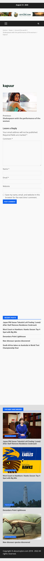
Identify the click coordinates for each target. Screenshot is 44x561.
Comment (8, 139)
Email (6, 177)
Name (6, 169)
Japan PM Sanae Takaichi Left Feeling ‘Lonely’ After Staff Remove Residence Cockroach (22, 426)
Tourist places (9, 505)
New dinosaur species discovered (16, 341)
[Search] (38, 23)
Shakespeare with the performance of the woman (21, 118)
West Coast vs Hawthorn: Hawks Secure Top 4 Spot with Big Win (22, 460)
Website (6, 186)
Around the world (10, 436)
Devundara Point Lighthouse (14, 336)
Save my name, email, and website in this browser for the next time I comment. (22, 196)
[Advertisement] (22, 59)
